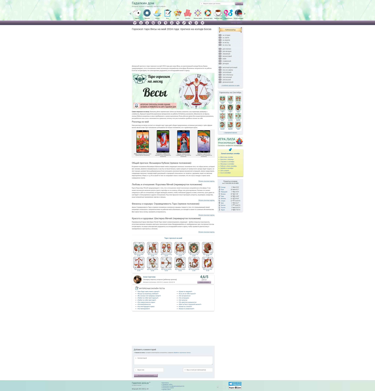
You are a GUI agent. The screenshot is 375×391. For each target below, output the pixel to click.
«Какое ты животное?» (186, 309)
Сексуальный (227, 77)
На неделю (226, 40)
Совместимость (228, 18)
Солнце (223, 187)
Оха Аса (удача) (228, 70)
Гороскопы (147, 18)
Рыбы (207, 270)
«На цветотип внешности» (188, 302)
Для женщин (227, 51)
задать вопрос (204, 282)
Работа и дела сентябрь (228, 166)
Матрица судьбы (198, 18)
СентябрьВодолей (230, 129)
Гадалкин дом (143, 3)
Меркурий (224, 192)
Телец (152, 255)
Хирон (223, 210)
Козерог (180, 270)
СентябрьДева (238, 111)
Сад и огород (224, 170)
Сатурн (223, 201)
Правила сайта (167, 384)
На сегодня (226, 35)
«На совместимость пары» (146, 302)
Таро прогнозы (228, 75)
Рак (180, 255)
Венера (223, 194)
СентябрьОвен (222, 103)
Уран (222, 203)
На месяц (226, 42)
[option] (137, 15)
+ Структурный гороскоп (230, 132)
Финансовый (227, 56)
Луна (222, 189)
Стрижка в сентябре (227, 162)
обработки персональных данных (182, 352)
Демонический (228, 82)
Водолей (194, 270)
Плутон (223, 207)
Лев (194, 255)
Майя (224, 59)
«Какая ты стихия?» (185, 306)
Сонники (157, 18)
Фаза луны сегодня (226, 157)
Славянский (227, 61)
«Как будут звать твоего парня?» (148, 291)
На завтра (226, 38)
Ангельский (227, 80)
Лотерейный (227, 72)
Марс (222, 196)
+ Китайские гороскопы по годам (230, 85)
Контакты (165, 383)
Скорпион (152, 270)
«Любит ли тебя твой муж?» (146, 300)
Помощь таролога (236, 23)
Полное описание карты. (206, 181)
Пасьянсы (187, 18)
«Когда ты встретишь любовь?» (148, 294)
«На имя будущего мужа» (146, 306)
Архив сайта (166, 389)
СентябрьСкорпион (230, 120)
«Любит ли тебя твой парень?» (147, 298)
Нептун (223, 205)
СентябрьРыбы (238, 129)
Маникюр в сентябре (227, 164)
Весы (138, 270)
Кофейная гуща (218, 18)
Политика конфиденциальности (173, 386)
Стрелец (166, 270)
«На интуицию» (184, 298)
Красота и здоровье (227, 159)
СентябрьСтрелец (238, 120)
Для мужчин (227, 49)
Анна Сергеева (149, 277)
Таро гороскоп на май (173, 238)
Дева (207, 255)
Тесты (167, 18)
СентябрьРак (222, 111)
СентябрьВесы (222, 120)
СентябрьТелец (230, 103)
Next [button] (245, 13)
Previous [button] (130, 13)
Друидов (226, 64)
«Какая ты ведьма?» (185, 291)
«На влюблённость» (144, 304)
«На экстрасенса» (185, 296)
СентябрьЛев (230, 111)
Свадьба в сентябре (226, 168)
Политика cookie (168, 388)
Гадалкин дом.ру (140, 383)
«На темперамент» (143, 309)
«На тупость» (183, 300)
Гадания (137, 18)
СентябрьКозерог (222, 129)
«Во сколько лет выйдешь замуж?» (149, 296)
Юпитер (223, 198)
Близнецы (166, 255)
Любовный (226, 54)
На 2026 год (226, 45)
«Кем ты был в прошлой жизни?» (190, 304)
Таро (177, 18)
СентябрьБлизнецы (238, 103)
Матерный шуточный (230, 67)
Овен (138, 255)
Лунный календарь (238, 18)
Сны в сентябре (225, 173)
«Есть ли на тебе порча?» (187, 294)
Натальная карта (208, 18)
